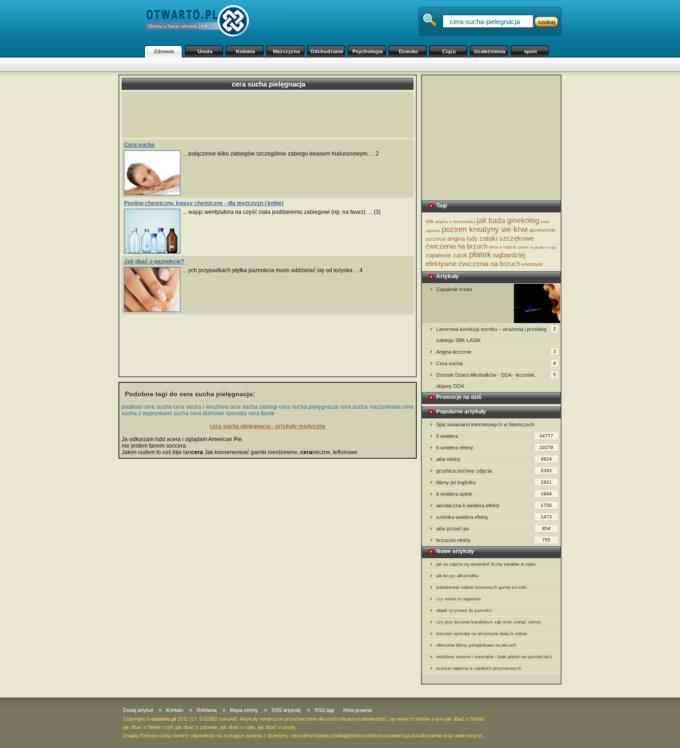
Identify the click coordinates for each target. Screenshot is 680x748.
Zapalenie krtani (454, 289)
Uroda (205, 51)
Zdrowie (164, 51)
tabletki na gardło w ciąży (537, 247)
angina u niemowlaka (455, 221)
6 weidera (494, 436)
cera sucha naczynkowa (370, 407)
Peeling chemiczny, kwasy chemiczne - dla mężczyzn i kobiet (204, 203)
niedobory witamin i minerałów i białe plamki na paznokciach (494, 656)
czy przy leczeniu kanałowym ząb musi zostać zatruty (488, 622)
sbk (430, 221)
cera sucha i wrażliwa (200, 407)
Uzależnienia (489, 51)
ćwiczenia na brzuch (457, 246)
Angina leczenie (496, 352)
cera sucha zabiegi (253, 407)
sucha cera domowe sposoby (210, 413)
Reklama (206, 710)
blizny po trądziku (494, 482)
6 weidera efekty (494, 447)
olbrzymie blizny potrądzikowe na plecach (476, 645)
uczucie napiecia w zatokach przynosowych (478, 668)
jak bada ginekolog (508, 220)
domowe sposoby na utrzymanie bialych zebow (481, 633)
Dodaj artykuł (138, 710)
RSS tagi (324, 710)
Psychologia (367, 51)
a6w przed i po (493, 528)
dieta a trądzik (502, 247)
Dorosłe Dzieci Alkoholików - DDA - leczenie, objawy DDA (496, 380)
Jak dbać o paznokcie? (154, 261)
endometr (532, 264)
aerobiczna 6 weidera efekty (494, 505)
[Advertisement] (307, 64)
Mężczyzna (286, 51)
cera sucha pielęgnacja (308, 407)
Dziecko (408, 51)
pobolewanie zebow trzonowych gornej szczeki (481, 587)
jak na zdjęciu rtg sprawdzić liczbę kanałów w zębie (486, 564)
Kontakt (174, 710)
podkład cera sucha (147, 407)
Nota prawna (357, 710)
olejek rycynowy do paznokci (464, 610)
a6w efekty (494, 459)
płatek (480, 254)
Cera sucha (139, 145)
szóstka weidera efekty (494, 517)
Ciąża (449, 51)
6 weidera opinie (494, 494)
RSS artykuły (286, 710)
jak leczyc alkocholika (457, 575)
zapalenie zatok (447, 255)
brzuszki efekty (493, 540)
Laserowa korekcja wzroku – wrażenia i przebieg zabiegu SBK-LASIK (496, 334)
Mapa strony (244, 710)
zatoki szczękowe (506, 238)
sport (530, 51)
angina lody (462, 238)
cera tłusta (261, 413)
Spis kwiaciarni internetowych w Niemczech (485, 424)
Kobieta (245, 51)
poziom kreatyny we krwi (485, 229)
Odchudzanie (326, 51)
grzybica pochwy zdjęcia (494, 471)
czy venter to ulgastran (458, 599)
